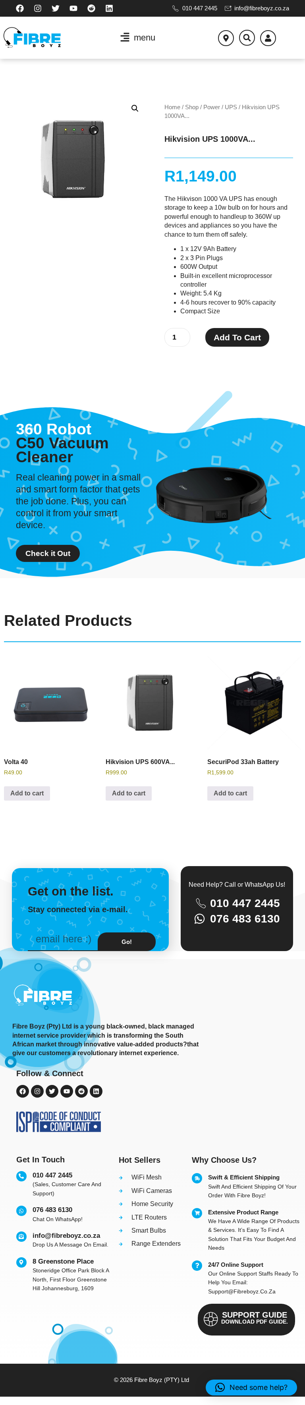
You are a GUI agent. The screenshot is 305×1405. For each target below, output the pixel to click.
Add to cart (237, 337)
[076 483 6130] (21, 1211)
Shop (192, 107)
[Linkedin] (109, 8)
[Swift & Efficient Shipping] (197, 1178)
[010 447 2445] (21, 1176)
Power (211, 107)
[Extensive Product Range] (197, 1213)
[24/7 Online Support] (197, 1265)
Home (172, 107)
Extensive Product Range (243, 1212)
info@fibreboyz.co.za (66, 1235)
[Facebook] (20, 8)
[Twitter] (56, 8)
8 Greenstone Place (63, 1261)
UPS (231, 107)
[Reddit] (91, 8)
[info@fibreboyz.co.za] (21, 1236)
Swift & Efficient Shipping (244, 1177)
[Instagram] (38, 8)
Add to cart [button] (27, 793)
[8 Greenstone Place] (21, 1262)
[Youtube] (73, 8)
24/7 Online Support (235, 1264)
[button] (247, 38)
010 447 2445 (52, 1175)
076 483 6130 (52, 1210)
